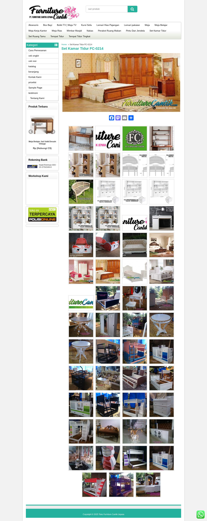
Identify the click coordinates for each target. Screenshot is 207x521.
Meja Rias (57, 30)
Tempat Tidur (57, 36)
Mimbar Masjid (74, 30)
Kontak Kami (34, 77)
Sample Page (35, 87)
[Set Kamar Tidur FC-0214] (121, 111)
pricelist (32, 82)
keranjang (33, 71)
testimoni (33, 93)
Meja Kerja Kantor (37, 30)
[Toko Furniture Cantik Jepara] (54, 20)
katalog (32, 66)
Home (64, 44)
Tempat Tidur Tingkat (79, 36)
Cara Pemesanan (37, 50)
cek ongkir (33, 55)
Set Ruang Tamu (37, 36)
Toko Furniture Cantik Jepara (111, 514)
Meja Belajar (161, 25)
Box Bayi (47, 25)
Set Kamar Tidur (158, 30)
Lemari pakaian (132, 25)
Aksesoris (33, 25)
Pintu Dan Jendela (135, 30)
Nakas (90, 30)
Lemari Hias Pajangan (108, 25)
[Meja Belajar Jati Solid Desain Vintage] (42, 125)
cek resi (32, 61)
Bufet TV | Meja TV (66, 25)
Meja (147, 25)
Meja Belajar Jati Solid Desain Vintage (42, 142)
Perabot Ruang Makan (109, 30)
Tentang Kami (37, 98)
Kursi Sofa (86, 25)
